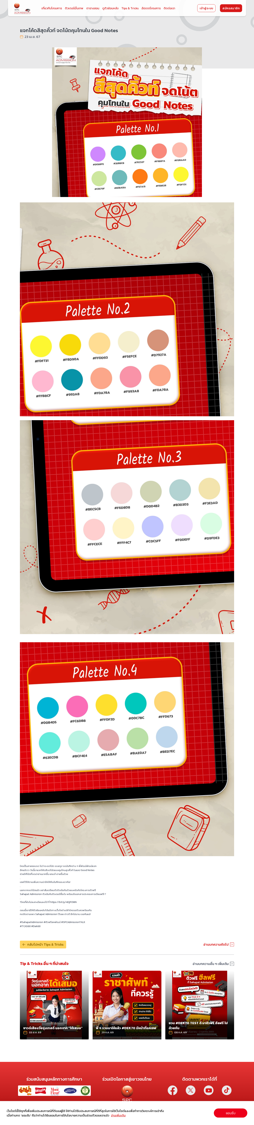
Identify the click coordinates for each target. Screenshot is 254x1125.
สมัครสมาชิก (231, 8)
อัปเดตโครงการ (151, 8)
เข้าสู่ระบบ (206, 8)
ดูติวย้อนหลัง (110, 8)
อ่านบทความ (75, 1036)
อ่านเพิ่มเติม (118, 1115)
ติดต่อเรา (169, 8)
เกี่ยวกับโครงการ (51, 8)
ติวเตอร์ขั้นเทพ (74, 8)
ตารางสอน (92, 8)
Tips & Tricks (130, 8)
